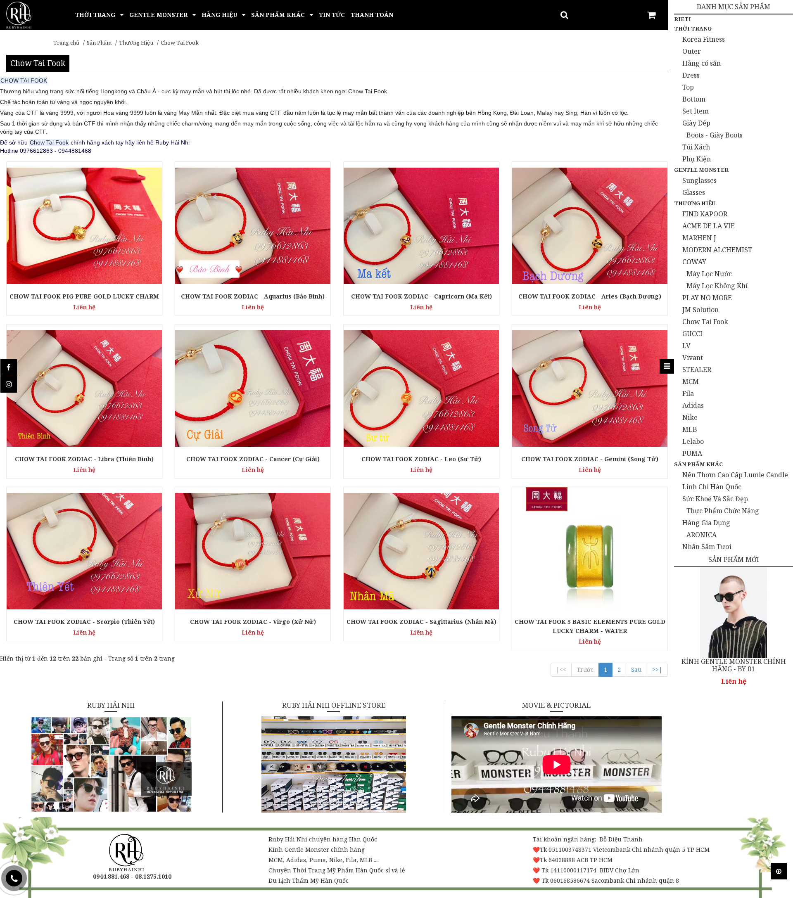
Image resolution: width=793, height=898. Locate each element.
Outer (691, 51)
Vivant (692, 357)
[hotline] (14, 878)
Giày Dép (696, 123)
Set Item (695, 111)
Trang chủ (66, 42)
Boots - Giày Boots (714, 135)
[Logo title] (18, 14)
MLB (689, 429)
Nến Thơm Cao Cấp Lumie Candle (735, 474)
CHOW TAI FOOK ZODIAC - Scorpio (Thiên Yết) (84, 622)
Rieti (682, 19)
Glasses (693, 192)
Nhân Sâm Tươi (706, 546)
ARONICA (701, 534)
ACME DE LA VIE (708, 225)
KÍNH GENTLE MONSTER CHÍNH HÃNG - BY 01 (733, 665)
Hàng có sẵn (701, 63)
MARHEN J (699, 237)
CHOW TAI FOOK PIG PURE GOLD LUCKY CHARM (84, 296)
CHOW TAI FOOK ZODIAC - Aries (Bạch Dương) (589, 296)
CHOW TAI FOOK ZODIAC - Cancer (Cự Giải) (253, 459)
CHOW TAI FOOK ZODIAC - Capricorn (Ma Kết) (421, 296)
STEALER (696, 369)
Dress (691, 75)
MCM (690, 381)
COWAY (694, 261)
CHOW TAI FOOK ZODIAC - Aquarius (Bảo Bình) (253, 296)
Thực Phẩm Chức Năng (722, 510)
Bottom (693, 99)
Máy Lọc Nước (709, 273)
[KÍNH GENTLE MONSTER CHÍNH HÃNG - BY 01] (733, 612)
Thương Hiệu (136, 42)
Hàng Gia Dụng (706, 522)
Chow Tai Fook (180, 42)
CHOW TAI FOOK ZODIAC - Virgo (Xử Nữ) (253, 622)
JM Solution (700, 309)
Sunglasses (699, 180)
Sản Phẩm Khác (698, 464)
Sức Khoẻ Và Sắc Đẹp (715, 498)
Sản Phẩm (99, 42)
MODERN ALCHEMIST (717, 249)
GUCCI (692, 333)
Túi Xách (696, 147)
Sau (636, 669)
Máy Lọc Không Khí (717, 285)
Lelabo (693, 441)
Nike (690, 417)
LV (686, 345)
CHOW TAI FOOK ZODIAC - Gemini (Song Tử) (589, 459)
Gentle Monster (701, 169)
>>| (657, 669)
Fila (688, 393)
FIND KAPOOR (704, 213)
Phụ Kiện (696, 158)
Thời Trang (693, 28)
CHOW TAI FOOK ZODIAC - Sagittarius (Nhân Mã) (421, 622)
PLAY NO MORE (707, 297)
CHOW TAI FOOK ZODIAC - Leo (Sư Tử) (421, 459)
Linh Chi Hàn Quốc (711, 486)
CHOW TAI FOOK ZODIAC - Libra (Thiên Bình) (84, 459)
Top (688, 87)
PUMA (692, 453)
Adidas (693, 405)
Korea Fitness (703, 39)
